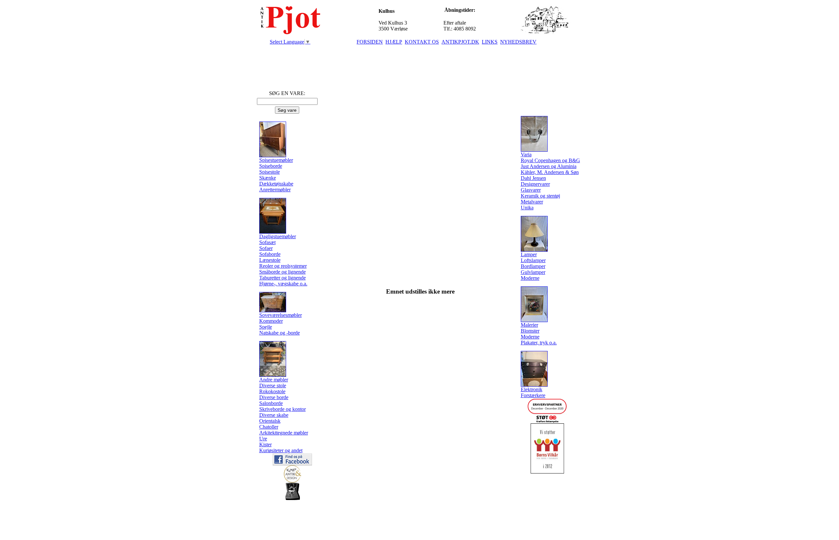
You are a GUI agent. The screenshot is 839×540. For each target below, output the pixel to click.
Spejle (265, 327)
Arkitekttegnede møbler (283, 432)
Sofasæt (267, 242)
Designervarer (535, 184)
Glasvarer (531, 190)
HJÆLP (393, 42)
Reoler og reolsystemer (283, 266)
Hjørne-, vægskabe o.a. (283, 283)
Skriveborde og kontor (282, 409)
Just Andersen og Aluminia (548, 166)
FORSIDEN (370, 42)
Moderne (530, 278)
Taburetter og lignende (282, 277)
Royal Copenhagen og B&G (550, 160)
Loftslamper (533, 260)
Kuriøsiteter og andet (280, 450)
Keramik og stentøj (540, 196)
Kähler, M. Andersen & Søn (550, 172)
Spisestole (269, 172)
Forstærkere (533, 395)
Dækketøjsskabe (276, 183)
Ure (263, 438)
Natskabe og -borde (279, 333)
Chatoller (268, 427)
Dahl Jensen (533, 178)
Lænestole (270, 260)
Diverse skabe (273, 415)
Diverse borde (273, 397)
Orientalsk (270, 421)
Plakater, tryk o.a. (539, 342)
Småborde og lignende (282, 272)
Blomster (530, 331)
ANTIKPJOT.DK (460, 42)
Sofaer (266, 248)
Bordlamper (533, 266)
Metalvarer (532, 201)
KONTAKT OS (422, 42)
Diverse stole (272, 385)
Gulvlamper (533, 272)
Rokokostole (272, 391)
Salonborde (271, 403)
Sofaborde (270, 254)
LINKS (490, 42)
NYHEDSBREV (518, 42)
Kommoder (271, 321)
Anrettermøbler (275, 189)
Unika (527, 207)
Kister (265, 444)
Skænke (267, 178)
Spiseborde (270, 166)
